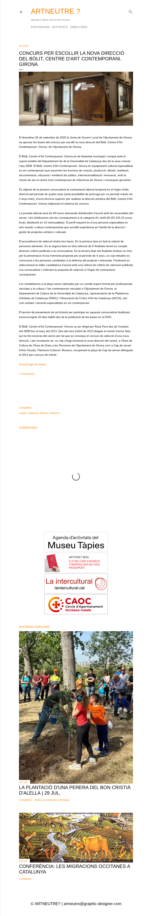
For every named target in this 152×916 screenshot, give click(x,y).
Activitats (60, 27)
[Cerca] (130, 11)
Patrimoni (54, 413)
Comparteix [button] (25, 407)
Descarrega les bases (32, 364)
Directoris (78, 27)
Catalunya (33, 413)
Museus (44, 413)
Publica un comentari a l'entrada (51, 800)
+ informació (26, 373)
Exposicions (40, 27)
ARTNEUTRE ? (55, 11)
